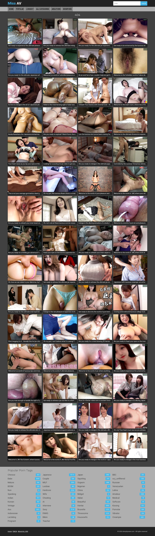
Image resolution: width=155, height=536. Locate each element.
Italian (93, 498)
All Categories (42, 9)
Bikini (58, 517)
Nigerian (93, 486)
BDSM (23, 486)
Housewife (93, 517)
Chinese (23, 475)
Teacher (58, 521)
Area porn (56, 9)
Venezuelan (128, 486)
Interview (58, 505)
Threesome (93, 513)
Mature (23, 482)
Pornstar (128, 509)
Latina (128, 490)
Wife (58, 494)
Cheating (58, 498)
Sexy (58, 509)
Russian (128, 482)
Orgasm (93, 482)
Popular (20, 9)
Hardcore (58, 490)
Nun (23, 490)
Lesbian (58, 486)
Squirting (93, 478)
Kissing (128, 505)
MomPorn (67, 9)
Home (11, 9)
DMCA (15, 531)
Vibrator (128, 513)
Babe (23, 478)
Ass (23, 509)
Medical (128, 498)
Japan (93, 475)
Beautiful (93, 502)
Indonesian (23, 513)
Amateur (128, 494)
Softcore (128, 502)
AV (14, 3)
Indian (23, 498)
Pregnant (23, 521)
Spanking (23, 494)
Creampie (128, 517)
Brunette (93, 509)
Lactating (23, 517)
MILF (58, 482)
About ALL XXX (23, 531)
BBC (128, 475)
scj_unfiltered (128, 478)
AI (58, 502)
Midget (93, 494)
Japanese (58, 475)
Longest (30, 9)
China (93, 490)
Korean (23, 502)
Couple (58, 478)
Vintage (23, 505)
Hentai (93, 505)
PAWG (58, 513)
